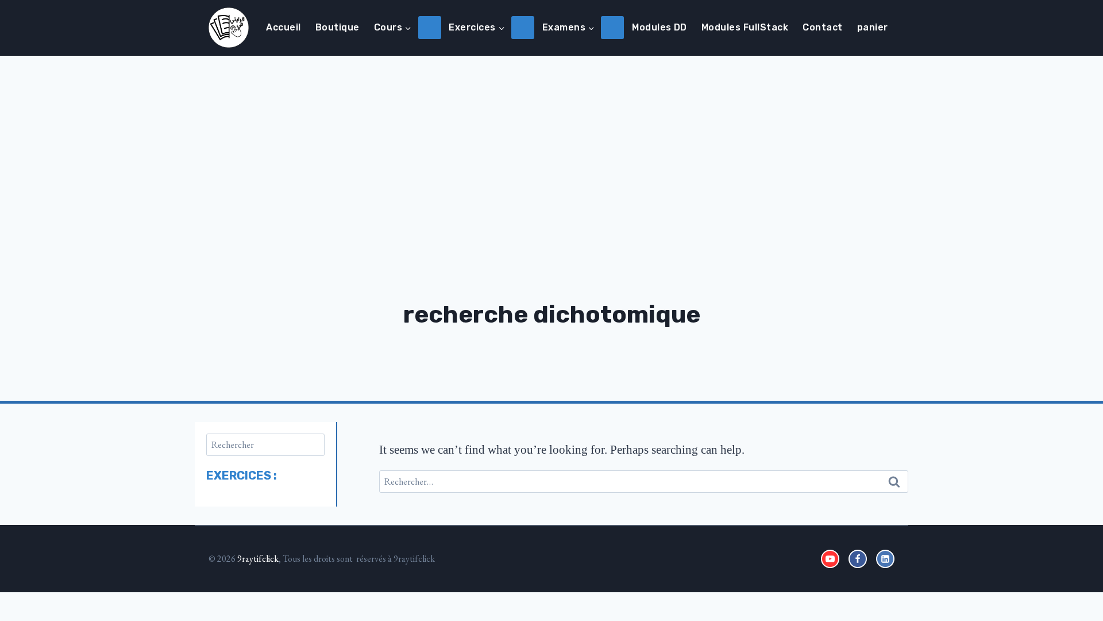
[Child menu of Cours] (429, 27)
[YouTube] (830, 559)
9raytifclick (258, 559)
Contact (822, 27)
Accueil (283, 27)
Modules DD (659, 27)
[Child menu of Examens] (612, 27)
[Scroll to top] (1061, 576)
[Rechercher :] (643, 480)
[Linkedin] (885, 559)
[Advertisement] (551, 142)
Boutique (337, 27)
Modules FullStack (744, 27)
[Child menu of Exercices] (522, 27)
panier (872, 27)
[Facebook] (858, 559)
